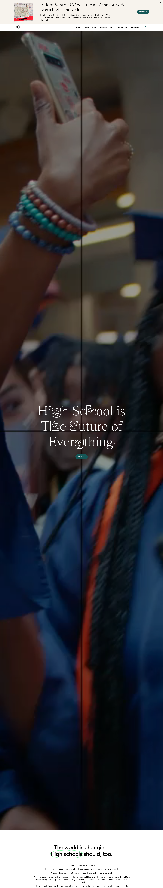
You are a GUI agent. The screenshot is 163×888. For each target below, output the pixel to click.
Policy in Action (121, 27)
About (78, 27)
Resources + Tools (106, 27)
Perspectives (134, 27)
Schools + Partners (90, 27)
